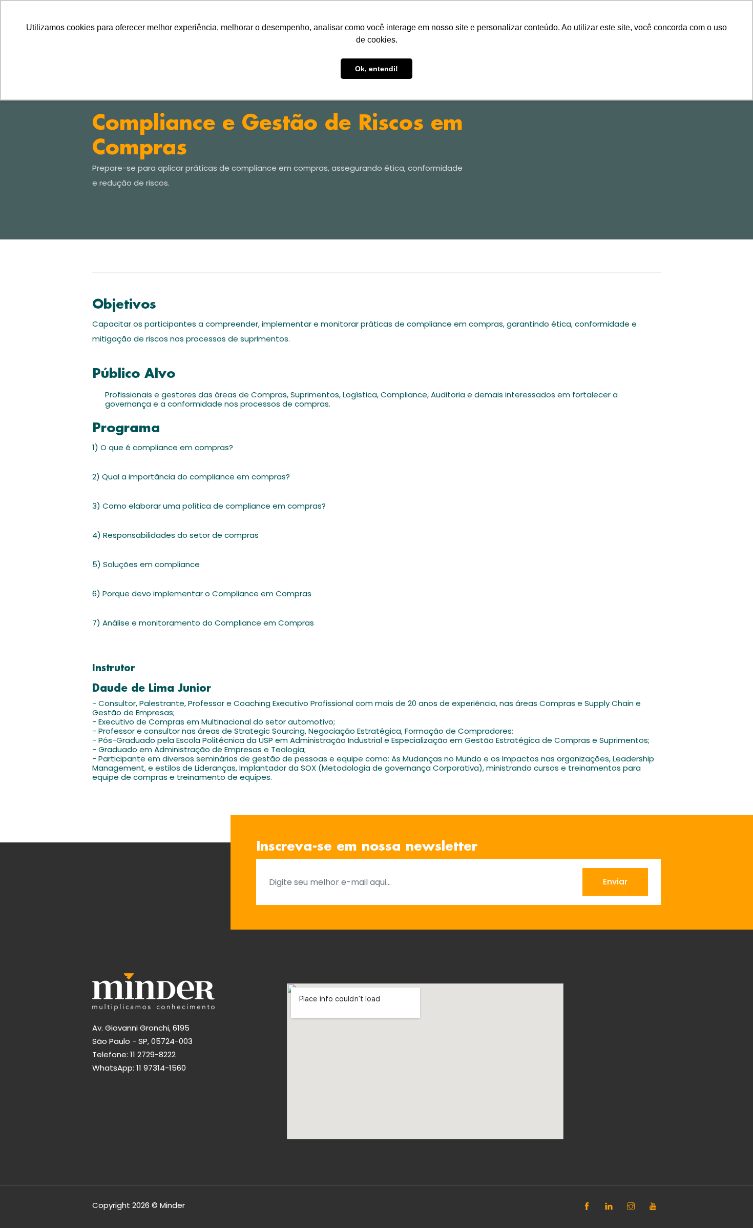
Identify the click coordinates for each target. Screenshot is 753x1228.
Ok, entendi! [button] (376, 69)
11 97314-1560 (161, 1067)
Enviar (615, 882)
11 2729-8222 (153, 1054)
